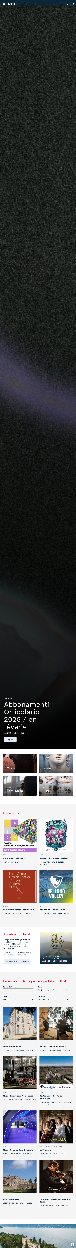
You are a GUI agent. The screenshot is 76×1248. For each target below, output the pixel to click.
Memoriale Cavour (12, 1046)
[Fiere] (56, 786)
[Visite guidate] (20, 786)
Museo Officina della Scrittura (18, 1150)
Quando (41, 996)
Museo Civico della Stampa (52, 1046)
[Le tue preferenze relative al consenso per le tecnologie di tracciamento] (72, 1244)
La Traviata (45, 1150)
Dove (5, 996)
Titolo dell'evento (10, 987)
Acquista (10, 740)
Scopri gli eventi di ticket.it (17, 961)
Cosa (40, 987)
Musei (5, 1043)
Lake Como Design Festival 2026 (19, 910)
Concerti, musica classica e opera (51, 1146)
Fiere (5, 855)
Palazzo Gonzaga (11, 1199)
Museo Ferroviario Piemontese (18, 1096)
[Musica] (20, 763)
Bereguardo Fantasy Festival (53, 858)
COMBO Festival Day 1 (14, 858)
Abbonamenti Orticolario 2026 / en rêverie (26, 715)
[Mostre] (56, 763)
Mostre (5, 906)
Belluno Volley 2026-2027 (52, 910)
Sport (41, 906)
